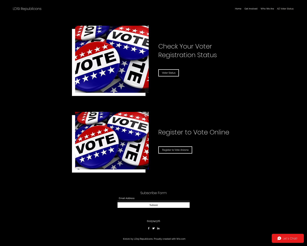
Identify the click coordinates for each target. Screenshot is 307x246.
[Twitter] (153, 228)
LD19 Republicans (27, 8)
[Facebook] (148, 228)
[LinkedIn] (158, 228)
